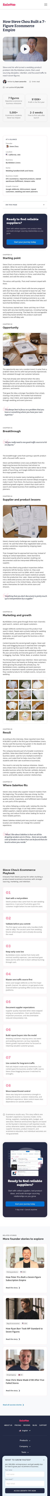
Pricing (18, 1425)
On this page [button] (11, 205)
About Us (8, 1425)
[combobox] (25, 1430)
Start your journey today (25, 242)
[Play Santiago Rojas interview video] (25, 49)
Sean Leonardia (20, 82)
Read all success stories (12, 1405)
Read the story (12, 1288)
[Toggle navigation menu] (45, 4)
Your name (8, 1470)
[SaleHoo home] (9, 5)
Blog (35, 1425)
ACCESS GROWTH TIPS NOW (25, 1491)
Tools (23, 1452)
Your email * (9, 1479)
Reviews (26, 1425)
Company (23, 1446)
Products (24, 1440)
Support (43, 1425)
